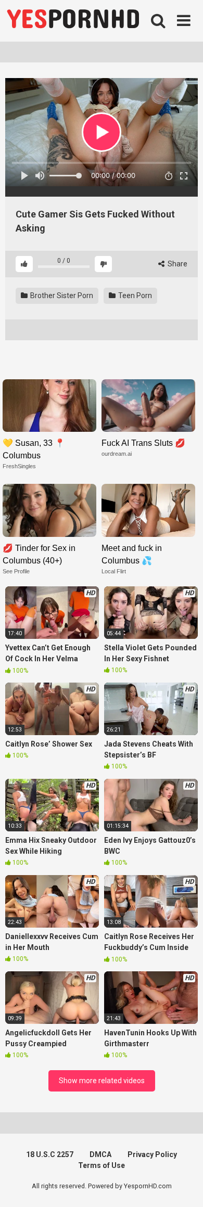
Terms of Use (101, 1165)
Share (176, 264)
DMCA (100, 1154)
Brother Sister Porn (61, 295)
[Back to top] (184, 1186)
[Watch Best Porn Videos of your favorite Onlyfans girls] (73, 21)
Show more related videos (102, 1080)
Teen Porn (134, 295)
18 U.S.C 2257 (49, 1154)
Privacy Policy (152, 1154)
